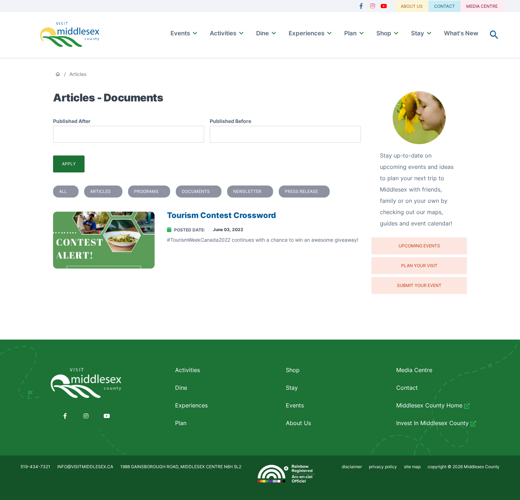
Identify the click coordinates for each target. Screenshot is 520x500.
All (63, 191)
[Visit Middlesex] (86, 383)
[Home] (70, 35)
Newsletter (247, 191)
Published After (72, 121)
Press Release (301, 191)
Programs (146, 191)
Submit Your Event (419, 285)
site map (412, 466)
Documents (196, 191)
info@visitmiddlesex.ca (85, 466)
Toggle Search (494, 35)
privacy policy (383, 466)
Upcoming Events (419, 245)
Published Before (230, 121)
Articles (100, 191)
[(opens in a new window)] (361, 6)
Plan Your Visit (419, 265)
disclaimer (352, 466)
